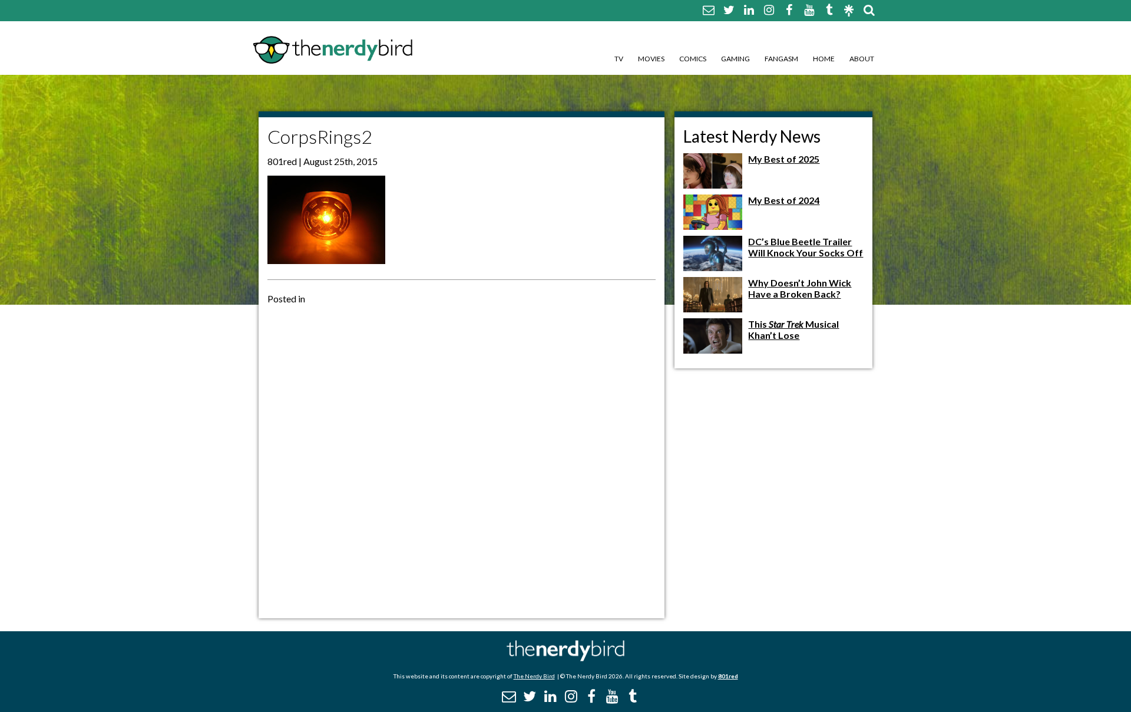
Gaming (735, 58)
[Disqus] (461, 460)
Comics (692, 58)
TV (618, 58)
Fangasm (781, 58)
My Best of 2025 (783, 158)
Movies (651, 58)
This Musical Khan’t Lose (793, 329)
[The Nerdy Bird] (565, 658)
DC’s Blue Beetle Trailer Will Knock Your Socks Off (805, 247)
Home (824, 58)
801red (728, 676)
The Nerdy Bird (534, 676)
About (861, 58)
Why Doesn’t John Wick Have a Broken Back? (799, 288)
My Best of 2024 (783, 200)
